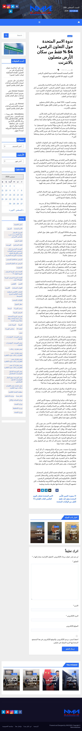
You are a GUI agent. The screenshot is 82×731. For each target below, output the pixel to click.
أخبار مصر (53, 674)
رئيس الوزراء (18, 308)
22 (14, 199)
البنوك (74, 674)
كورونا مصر (12, 325)
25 (2, 199)
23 (10, 199)
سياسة (34, 674)
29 (14, 204)
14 (18, 195)
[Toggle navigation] (39, 22)
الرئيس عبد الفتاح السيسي (14, 263)
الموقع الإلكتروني (72, 626)
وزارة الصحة (18, 404)
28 (18, 204)
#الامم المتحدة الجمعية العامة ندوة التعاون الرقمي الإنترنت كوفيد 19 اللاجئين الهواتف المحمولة (55, 74)
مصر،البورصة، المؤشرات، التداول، (14, 344)
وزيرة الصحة (18, 412)
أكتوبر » (12, 210)
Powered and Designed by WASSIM (61, 725)
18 (2, 195)
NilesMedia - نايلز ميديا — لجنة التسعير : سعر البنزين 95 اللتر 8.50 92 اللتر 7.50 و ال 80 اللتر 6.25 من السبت (13, 118)
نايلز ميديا (19, 396)
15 (14, 195)
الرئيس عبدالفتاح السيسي (14, 259)
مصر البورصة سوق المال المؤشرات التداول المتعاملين (14, 380)
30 (10, 204)
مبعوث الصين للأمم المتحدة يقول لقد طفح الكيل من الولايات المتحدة (66, 499)
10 (6, 190)
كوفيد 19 (19, 329)
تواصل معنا (18, 726)
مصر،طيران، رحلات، (15, 349)
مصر (20, 333)
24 (6, 199)
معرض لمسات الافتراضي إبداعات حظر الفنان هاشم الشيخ (14, 83)
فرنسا (10, 308)
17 (6, 195)
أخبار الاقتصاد (18, 224)
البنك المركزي (17, 245)
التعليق (75, 561)
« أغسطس (19, 210)
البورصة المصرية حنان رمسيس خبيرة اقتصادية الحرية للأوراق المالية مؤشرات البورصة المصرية (14, 252)
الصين (20, 284)
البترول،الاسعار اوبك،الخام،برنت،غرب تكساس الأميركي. (15, 235)
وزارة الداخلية (9, 396)
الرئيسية (70, 36)
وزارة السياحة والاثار (16, 400)
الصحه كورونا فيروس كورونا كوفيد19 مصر (13, 279)
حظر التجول (18, 304)
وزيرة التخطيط (17, 408)
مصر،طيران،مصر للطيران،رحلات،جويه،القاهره (13, 360)
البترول (9, 228)
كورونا (20, 325)
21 (18, 199)
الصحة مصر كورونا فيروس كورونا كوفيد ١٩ (14, 272)
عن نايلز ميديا (28, 726)
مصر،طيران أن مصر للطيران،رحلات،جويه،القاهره (13, 366)
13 (22, 195)
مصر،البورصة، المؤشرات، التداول (14, 338)
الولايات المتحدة (17, 300)
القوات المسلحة (17, 288)
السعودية (19, 267)
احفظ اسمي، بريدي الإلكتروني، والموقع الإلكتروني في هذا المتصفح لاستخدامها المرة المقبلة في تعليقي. (55, 641)
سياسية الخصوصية (7, 726)
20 (22, 199)
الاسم (75, 606)
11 (2, 190)
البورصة (8, 245)
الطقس (13, 284)
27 (22, 204)
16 (10, 195)
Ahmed (20, 104)
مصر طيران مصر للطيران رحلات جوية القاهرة (14, 387)
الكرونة (7, 288)
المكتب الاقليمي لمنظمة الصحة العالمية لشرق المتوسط (14, 294)
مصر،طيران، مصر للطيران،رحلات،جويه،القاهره (13, 354)
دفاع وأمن (14, 674)
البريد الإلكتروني (72, 616)
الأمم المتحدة (18, 228)
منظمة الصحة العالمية (15, 392)
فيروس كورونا (17, 312)
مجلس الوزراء (9, 329)
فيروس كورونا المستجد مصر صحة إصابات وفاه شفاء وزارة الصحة (15, 318)
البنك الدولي (18, 241)
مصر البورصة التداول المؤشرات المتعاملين (15, 372)
